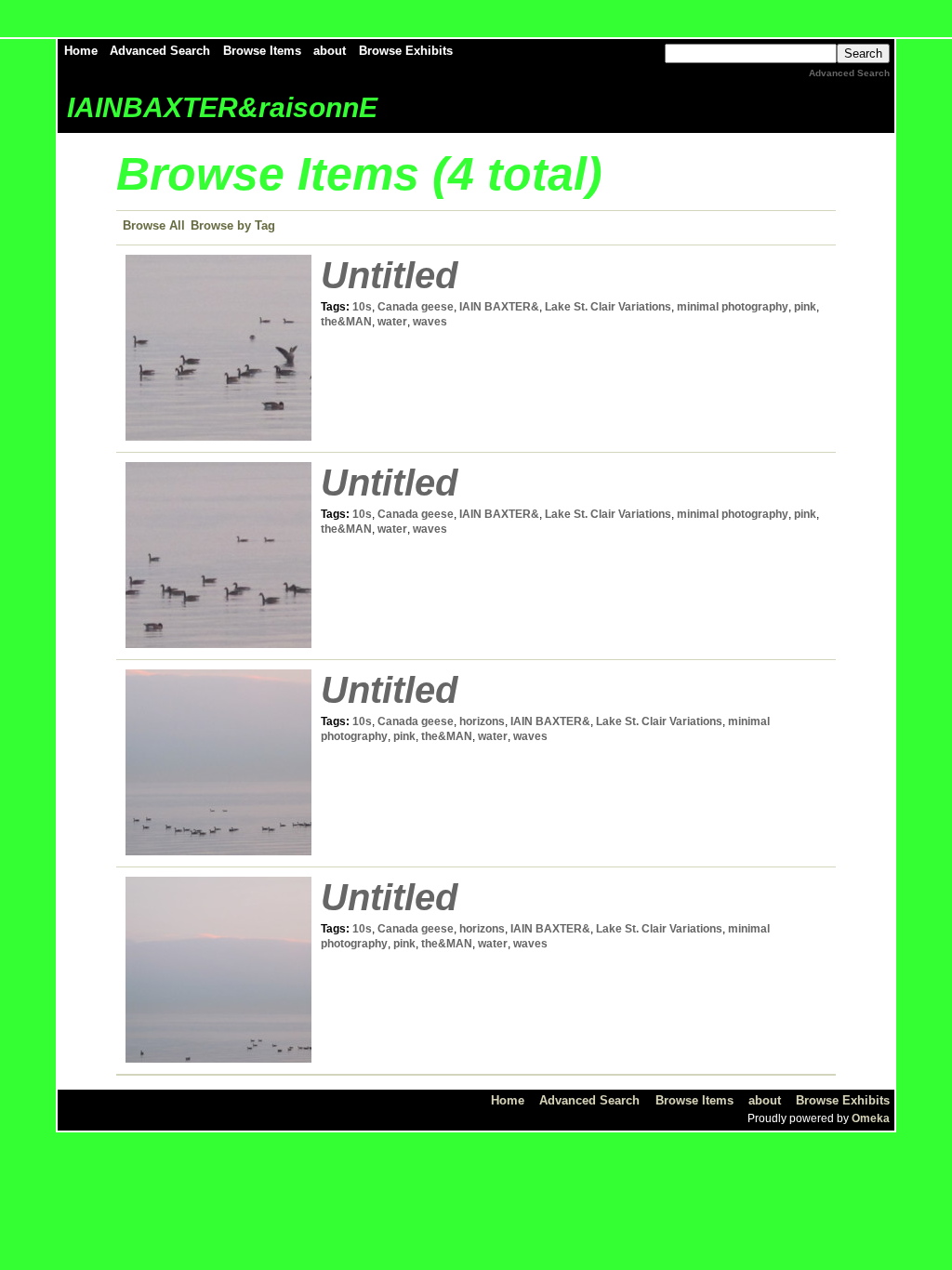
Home (81, 51)
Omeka (871, 1118)
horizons (482, 721)
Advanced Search (160, 51)
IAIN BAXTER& (499, 306)
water (392, 321)
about (329, 51)
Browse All (154, 225)
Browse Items (262, 51)
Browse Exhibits (406, 51)
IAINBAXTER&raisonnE (222, 107)
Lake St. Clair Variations (608, 306)
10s (362, 306)
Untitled (389, 275)
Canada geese (415, 306)
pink (805, 306)
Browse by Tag (233, 225)
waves (430, 321)
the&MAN (346, 321)
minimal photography (732, 306)
